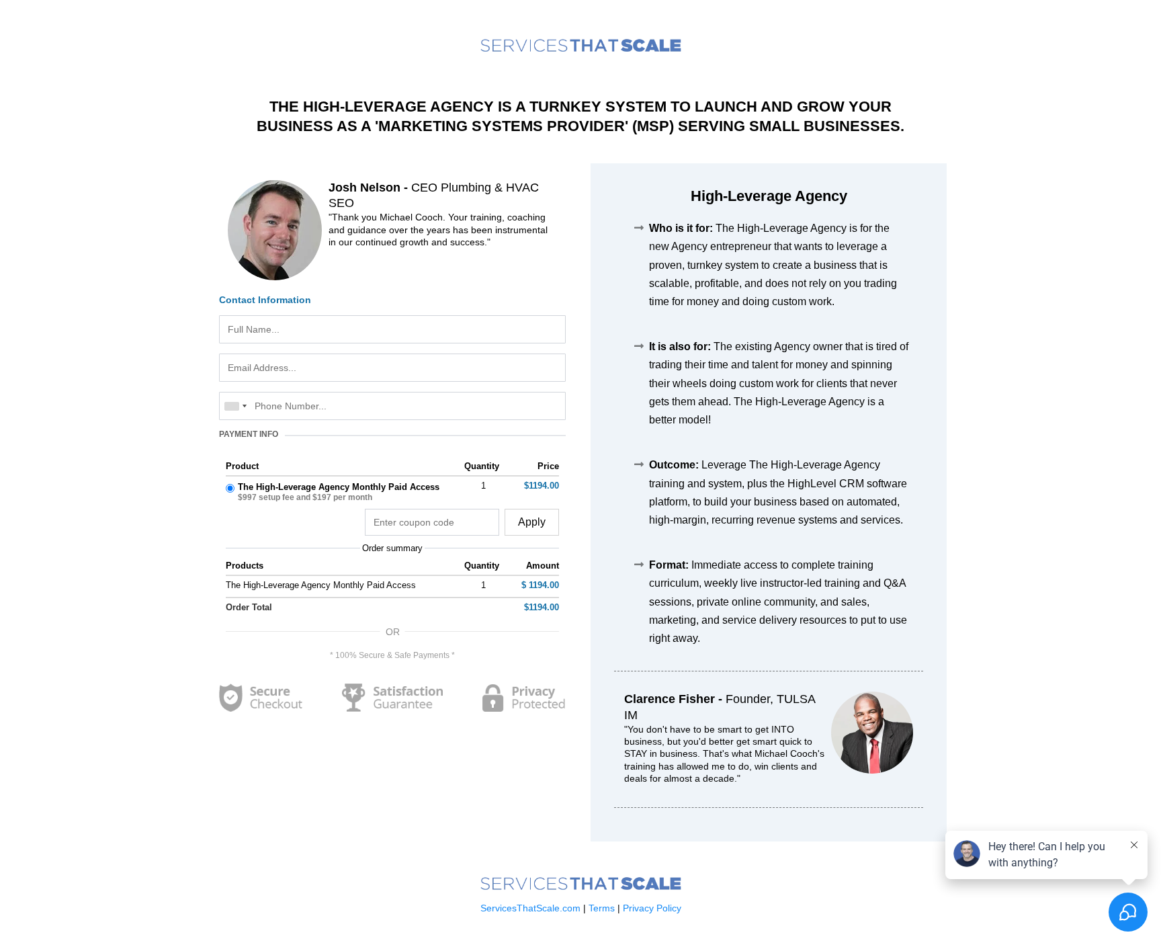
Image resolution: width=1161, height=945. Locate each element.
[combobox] (235, 406)
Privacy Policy (650, 908)
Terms (602, 908)
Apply (532, 522)
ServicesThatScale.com (531, 908)
